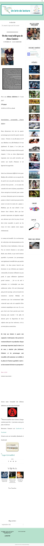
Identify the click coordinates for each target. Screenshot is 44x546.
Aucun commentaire (16, 42)
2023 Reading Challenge (33, 51)
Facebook (3, 432)
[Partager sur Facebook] (9, 461)
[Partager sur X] (11, 461)
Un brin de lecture (19, 544)
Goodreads (19, 428)
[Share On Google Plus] (16, 461)
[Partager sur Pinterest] (14, 461)
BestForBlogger (27, 544)
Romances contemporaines (12, 32)
